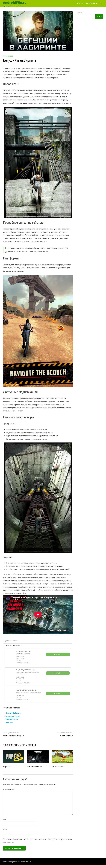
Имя (5, 819)
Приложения (90, 4)
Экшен (10, 56)
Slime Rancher (12, 719)
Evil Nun (9, 722)
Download (57, 654)
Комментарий (9, 789)
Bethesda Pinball (34, 766)
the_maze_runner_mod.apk (25, 670)
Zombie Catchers (13, 713)
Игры (79, 4)
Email (5, 829)
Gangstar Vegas (12, 716)
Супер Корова (58, 766)
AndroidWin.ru (15, 2)
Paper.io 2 (7, 766)
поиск (99, 16)
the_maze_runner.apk (23, 651)
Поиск (79, 13)
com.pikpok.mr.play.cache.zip (26, 690)
